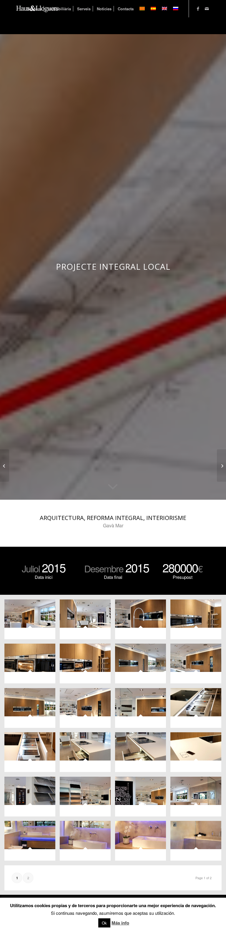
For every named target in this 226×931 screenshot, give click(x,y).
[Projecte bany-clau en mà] (221, 465)
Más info (120, 923)
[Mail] (206, 8)
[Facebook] (198, 8)
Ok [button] (104, 923)
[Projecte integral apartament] (4, 465)
